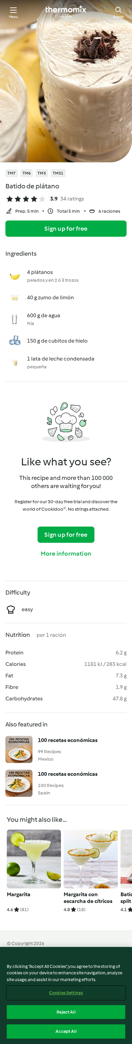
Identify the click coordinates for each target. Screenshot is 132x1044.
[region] (66, 995)
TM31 (58, 173)
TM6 (27, 173)
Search (118, 17)
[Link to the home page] (66, 12)
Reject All (66, 1012)
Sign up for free (65, 228)
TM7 (11, 173)
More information (66, 553)
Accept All (66, 1031)
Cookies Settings (66, 992)
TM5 (42, 173)
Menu (13, 17)
